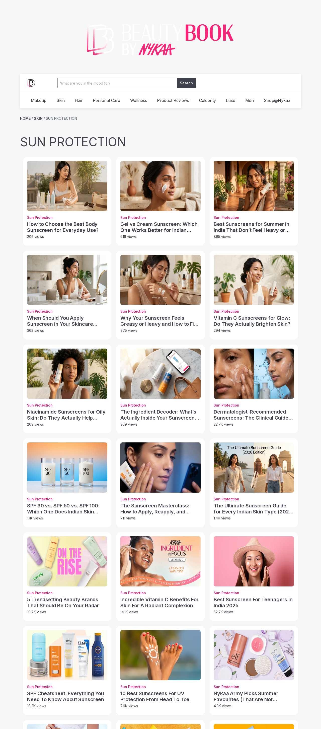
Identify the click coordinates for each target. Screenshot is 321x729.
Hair (79, 100)
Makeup (38, 100)
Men (249, 100)
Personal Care (106, 100)
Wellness (138, 100)
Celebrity (207, 100)
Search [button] (186, 83)
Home (25, 118)
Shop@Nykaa (277, 100)
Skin (60, 100)
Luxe (230, 100)
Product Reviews (173, 100)
